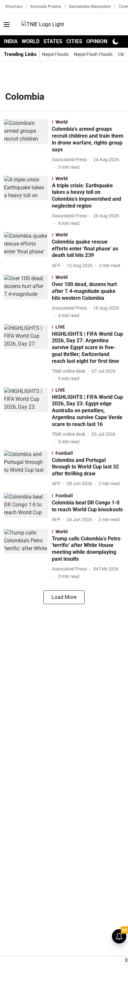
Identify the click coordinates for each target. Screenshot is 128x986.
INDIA (11, 41)
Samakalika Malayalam (90, 6)
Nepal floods (55, 54)
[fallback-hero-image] (28, 144)
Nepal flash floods (93, 54)
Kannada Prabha (46, 6)
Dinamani (14, 6)
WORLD (30, 41)
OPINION (96, 41)
